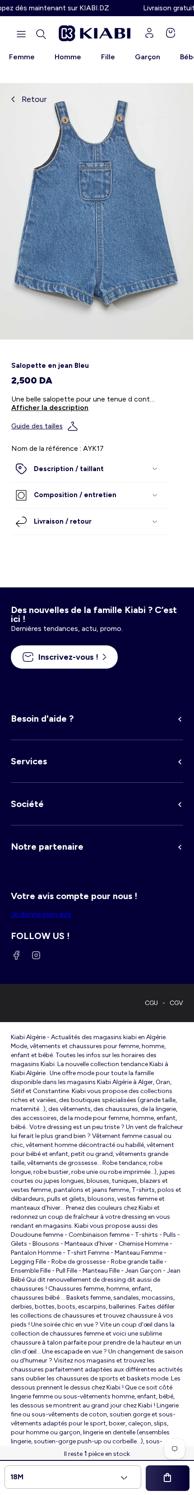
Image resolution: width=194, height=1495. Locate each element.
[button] (41, 34)
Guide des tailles (37, 426)
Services (29, 761)
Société (27, 803)
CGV (176, 1003)
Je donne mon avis (41, 914)
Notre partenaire (47, 846)
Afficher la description (49, 407)
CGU (151, 1003)
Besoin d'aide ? (42, 718)
